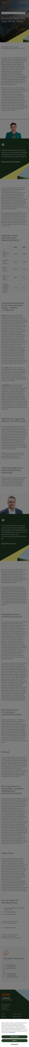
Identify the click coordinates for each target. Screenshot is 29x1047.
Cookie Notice (11, 1032)
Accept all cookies (14, 1036)
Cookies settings (14, 1044)
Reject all (14, 1040)
